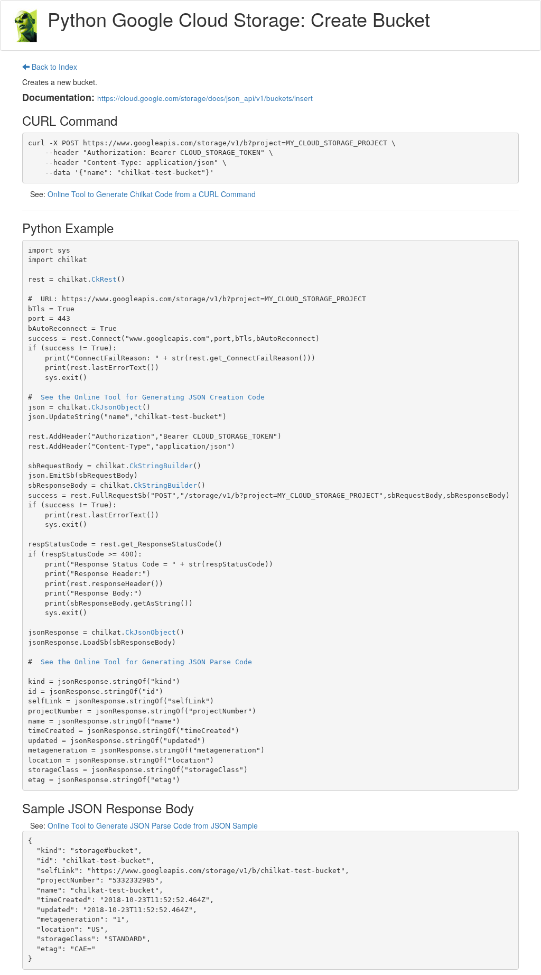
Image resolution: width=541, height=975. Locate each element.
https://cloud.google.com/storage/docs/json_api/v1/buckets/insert (205, 98)
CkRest (104, 279)
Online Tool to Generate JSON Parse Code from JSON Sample (153, 825)
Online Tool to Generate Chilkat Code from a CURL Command (152, 194)
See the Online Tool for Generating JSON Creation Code (153, 397)
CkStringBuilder (161, 466)
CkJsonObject (116, 407)
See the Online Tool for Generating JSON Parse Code (146, 662)
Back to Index (53, 66)
